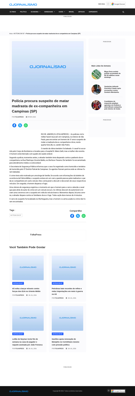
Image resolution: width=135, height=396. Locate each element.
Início (11, 33)
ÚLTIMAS (13, 12)
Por (18, 295)
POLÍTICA (23, 12)
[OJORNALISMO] (23, 4)
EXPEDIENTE (93, 12)
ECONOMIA (34, 12)
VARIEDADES (48, 12)
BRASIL (71, 12)
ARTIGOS (81, 12)
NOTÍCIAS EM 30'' (19, 33)
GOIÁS (61, 12)
